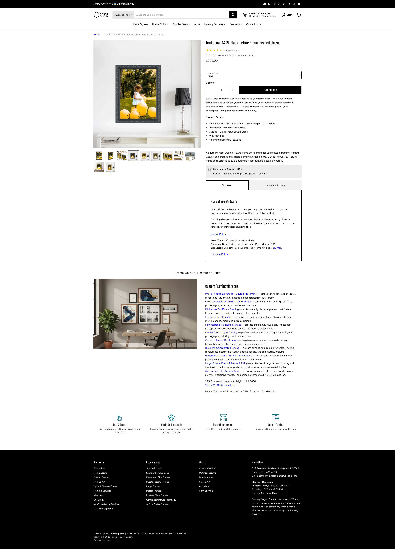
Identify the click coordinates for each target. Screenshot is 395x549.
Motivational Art (207, 472)
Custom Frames (101, 477)
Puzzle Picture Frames (157, 481)
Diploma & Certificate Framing (222, 309)
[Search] (233, 14)
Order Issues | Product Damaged (157, 533)
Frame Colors (100, 472)
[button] (99, 156)
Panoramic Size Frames (158, 477)
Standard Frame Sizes (157, 472)
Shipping (227, 185)
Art (196, 24)
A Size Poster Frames (157, 504)
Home (96, 34)
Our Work (98, 499)
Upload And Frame (275, 185)
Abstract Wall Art (208, 468)
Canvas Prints (206, 490)
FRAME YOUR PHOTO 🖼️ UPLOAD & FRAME (113, 4)
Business (235, 24)
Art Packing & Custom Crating (222, 371)
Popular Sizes (180, 24)
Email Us (230, 385)
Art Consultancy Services (106, 504)
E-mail (278, 248)
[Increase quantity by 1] (233, 90)
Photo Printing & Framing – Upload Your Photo (231, 294)
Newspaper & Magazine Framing (223, 324)
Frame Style (139, 24)
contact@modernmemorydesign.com (278, 475)
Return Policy (218, 234)
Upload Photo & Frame (105, 486)
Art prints (204, 486)
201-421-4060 (214, 385)
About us (98, 495)
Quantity (210, 83)
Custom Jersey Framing (218, 317)
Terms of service (100, 533)
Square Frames (154, 468)
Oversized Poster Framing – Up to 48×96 (228, 301)
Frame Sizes (99, 468)
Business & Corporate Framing (222, 348)
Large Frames (153, 486)
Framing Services (214, 24)
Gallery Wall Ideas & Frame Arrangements (229, 355)
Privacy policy (117, 533)
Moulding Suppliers (103, 508)
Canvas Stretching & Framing (221, 332)
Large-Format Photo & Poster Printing (226, 363)
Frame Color (159, 24)
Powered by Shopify (102, 540)
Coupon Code (181, 533)
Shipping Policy (219, 254)
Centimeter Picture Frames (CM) (162, 499)
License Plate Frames (157, 495)
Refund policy (133, 533)
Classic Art (204, 481)
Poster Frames (153, 490)
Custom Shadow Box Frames (221, 340)
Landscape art (206, 477)
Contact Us (252, 24)
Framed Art (99, 481)
